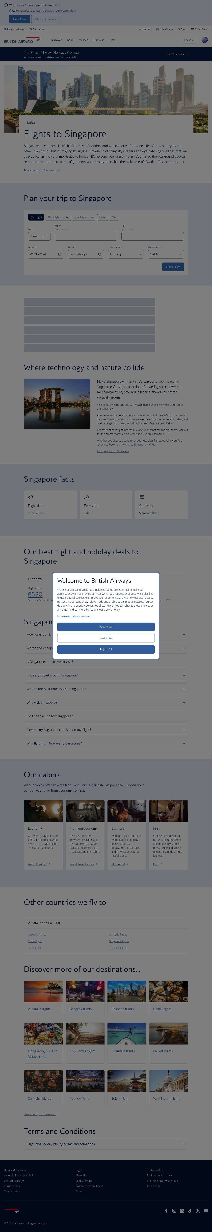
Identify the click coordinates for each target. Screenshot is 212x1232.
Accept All (106, 627)
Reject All (106, 649)
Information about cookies (73, 616)
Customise (106, 638)
